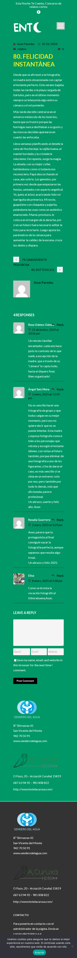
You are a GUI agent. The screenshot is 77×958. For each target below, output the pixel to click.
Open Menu (61, 25)
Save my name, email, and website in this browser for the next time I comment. (37, 665)
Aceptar (39, 952)
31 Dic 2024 (49, 44)
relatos (21, 49)
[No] (72, 946)
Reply (60, 324)
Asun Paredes (25, 44)
